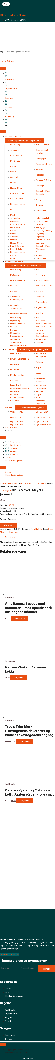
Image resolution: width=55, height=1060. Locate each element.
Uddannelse (41, 210)
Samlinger (40, 297)
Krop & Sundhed (17, 193)
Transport (40, 205)
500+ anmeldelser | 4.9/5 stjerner (14, 15)
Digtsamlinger (16, 275)
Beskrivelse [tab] (10, 537)
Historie (13, 182)
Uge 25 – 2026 (16, 412)
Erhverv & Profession (19, 359)
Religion (39, 362)
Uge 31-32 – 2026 (43, 417)
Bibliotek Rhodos (17, 155)
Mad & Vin (14, 209)
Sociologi (40, 186)
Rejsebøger (41, 175)
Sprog (38, 199)
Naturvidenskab (43, 144)
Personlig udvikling (44, 164)
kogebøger (14, 532)
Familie (13, 166)
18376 (11, 505)
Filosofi (13, 172)
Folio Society (15, 269)
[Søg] (43, 52)
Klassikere (40, 275)
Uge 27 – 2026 (42, 412)
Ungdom (39, 313)
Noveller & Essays (44, 286)
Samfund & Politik (43, 180)
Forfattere (14, 364)
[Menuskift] (3, 68)
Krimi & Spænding (43, 280)
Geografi (14, 177)
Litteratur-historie (17, 204)
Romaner (40, 291)
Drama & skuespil (17, 280)
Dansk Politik (15, 353)
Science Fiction (42, 302)
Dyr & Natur (15, 161)
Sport (38, 373)
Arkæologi (14, 150)
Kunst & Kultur (16, 199)
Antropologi (15, 144)
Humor (39, 269)
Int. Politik (14, 370)
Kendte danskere (17, 375)
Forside (3, 483)
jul (7, 532)
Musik (12, 215)
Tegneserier (41, 307)
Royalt (38, 367)
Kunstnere (14, 380)
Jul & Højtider (41, 483)
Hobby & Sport (16, 188)
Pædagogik (41, 158)
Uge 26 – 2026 (16, 417)
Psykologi (40, 169)
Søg (1, 52)
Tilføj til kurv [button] (19, 618)
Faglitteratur (13, 483)
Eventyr (13, 286)
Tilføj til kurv (8, 525)
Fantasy (13, 291)
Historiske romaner (18, 314)
